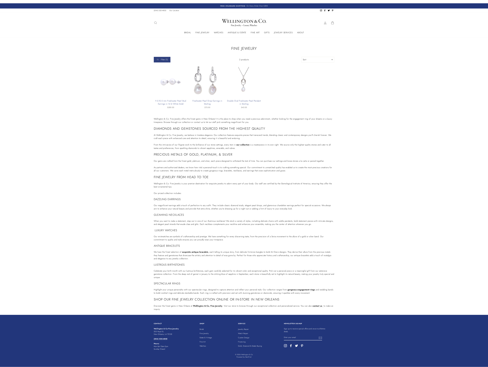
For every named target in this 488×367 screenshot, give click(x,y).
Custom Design (243, 337)
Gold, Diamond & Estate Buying (250, 346)
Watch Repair (243, 333)
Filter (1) (164, 59)
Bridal (187, 32)
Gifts (267, 32)
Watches (218, 32)
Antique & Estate (237, 32)
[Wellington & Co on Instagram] (285, 345)
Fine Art (255, 32)
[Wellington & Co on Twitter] (296, 345)
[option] (244, 6)
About (300, 32)
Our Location (174, 10)
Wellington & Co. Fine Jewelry (167, 118)
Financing (242, 341)
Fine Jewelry (202, 32)
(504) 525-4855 (160, 10)
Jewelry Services (283, 32)
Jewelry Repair (243, 329)
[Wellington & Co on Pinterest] (301, 345)
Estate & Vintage (206, 337)
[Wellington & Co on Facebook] (290, 345)
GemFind (248, 357)
